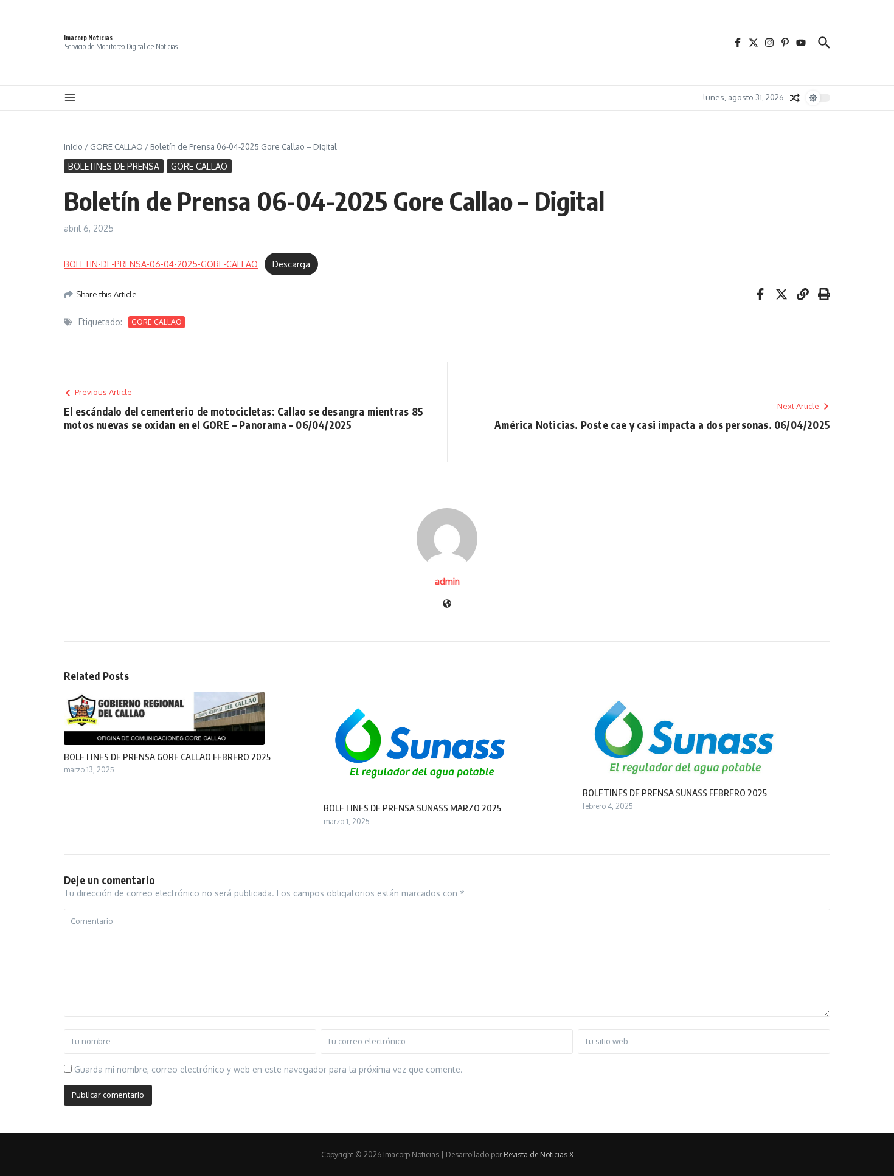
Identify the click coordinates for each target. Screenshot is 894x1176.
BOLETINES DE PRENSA (113, 166)
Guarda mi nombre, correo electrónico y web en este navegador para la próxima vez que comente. (268, 1069)
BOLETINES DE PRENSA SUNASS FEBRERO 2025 (675, 792)
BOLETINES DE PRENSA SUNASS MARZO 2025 (412, 807)
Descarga (291, 264)
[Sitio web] (447, 604)
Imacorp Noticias (88, 37)
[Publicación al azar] (795, 98)
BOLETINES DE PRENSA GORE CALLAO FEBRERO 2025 (167, 756)
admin (447, 581)
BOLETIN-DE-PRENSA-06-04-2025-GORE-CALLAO (161, 264)
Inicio (73, 146)
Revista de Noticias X (538, 1154)
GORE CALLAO (116, 146)
